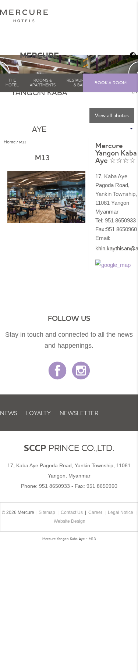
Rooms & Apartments (43, 82)
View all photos (112, 115)
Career (95, 512)
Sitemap (47, 512)
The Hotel (12, 82)
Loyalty (38, 413)
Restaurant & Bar (79, 82)
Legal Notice (120, 512)
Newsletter (79, 413)
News (8, 413)
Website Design (69, 521)
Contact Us (72, 512)
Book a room (111, 82)
